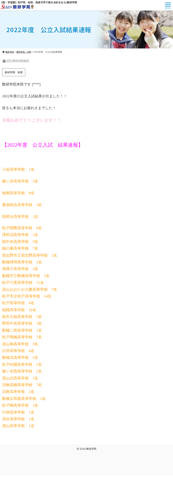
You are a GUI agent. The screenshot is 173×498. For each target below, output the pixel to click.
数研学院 (91, 448)
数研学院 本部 (14, 72)
